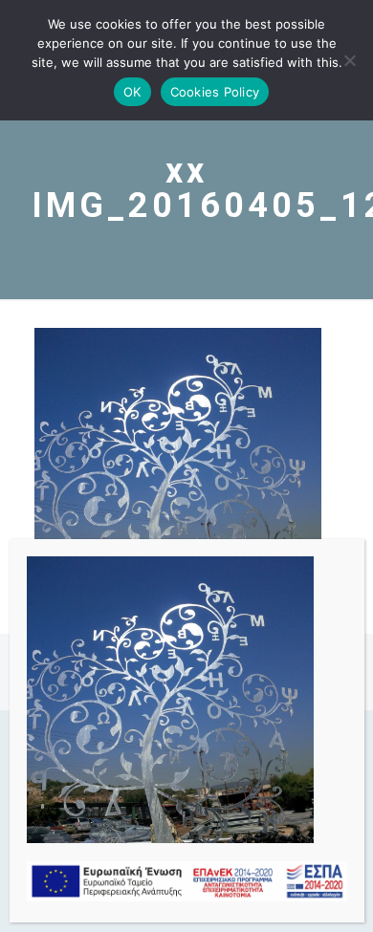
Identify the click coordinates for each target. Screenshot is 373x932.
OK (132, 91)
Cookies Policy (215, 91)
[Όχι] (349, 60)
